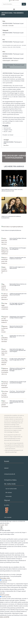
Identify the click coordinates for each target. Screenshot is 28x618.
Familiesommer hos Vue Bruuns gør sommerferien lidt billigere (18, 382)
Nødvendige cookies (6, 580)
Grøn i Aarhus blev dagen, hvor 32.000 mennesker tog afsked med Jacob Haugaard (17, 350)
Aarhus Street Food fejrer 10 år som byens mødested (18, 239)
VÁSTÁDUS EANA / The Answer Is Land (13, 23)
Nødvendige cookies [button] (5, 578)
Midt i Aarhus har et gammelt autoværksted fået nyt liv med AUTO (17, 402)
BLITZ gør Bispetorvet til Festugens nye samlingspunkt (18, 248)
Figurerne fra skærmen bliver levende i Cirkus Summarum (16, 326)
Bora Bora (5, 56)
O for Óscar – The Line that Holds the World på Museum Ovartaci (17, 392)
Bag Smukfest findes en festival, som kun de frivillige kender (18, 284)
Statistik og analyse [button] (4, 595)
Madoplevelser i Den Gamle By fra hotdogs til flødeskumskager (17, 317)
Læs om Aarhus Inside (11, 488)
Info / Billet (6, 67)
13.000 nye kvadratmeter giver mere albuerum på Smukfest (18, 294)
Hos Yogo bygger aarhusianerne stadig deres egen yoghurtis (17, 303)
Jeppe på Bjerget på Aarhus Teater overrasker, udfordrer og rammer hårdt (12, 190)
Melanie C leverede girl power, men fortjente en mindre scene (18, 258)
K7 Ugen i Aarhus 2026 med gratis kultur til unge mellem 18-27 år (17, 359)
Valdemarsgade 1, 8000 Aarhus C (10, 60)
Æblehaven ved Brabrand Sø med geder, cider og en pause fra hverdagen (17, 369)
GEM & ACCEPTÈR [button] (4, 617)
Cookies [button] (2, 525)
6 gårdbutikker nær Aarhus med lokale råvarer (17, 336)
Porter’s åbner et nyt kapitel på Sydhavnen (11, 230)
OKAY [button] (6, 525)
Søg (24, 4)
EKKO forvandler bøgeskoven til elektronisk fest (17, 267)
